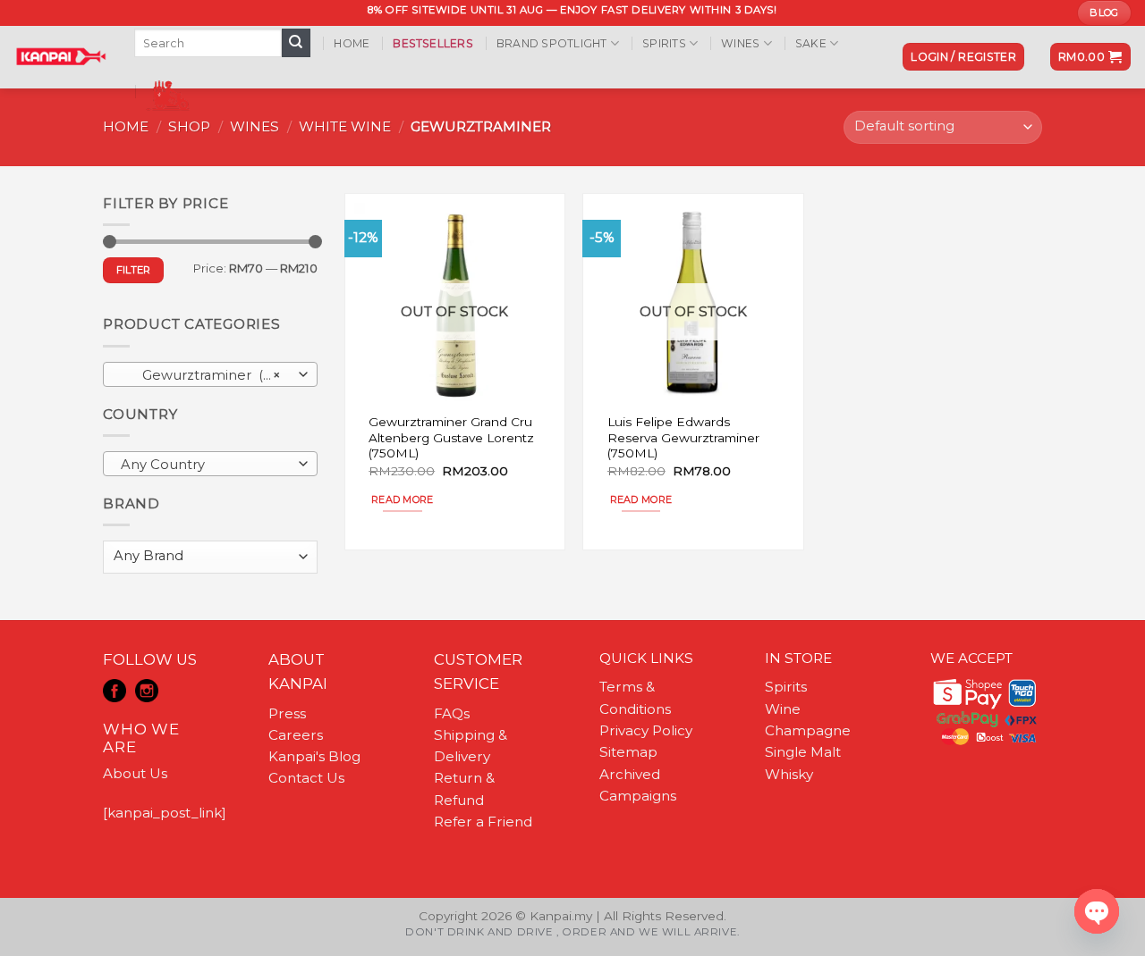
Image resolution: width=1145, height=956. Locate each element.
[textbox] (206, 464)
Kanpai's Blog (314, 756)
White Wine (345, 126)
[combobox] (210, 374)
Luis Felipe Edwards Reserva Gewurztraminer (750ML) (683, 438)
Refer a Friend (483, 821)
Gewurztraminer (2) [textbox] (200, 375)
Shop (189, 126)
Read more (402, 499)
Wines (740, 43)
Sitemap (628, 751)
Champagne (808, 730)
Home (351, 43)
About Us (135, 773)
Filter (133, 270)
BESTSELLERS (433, 43)
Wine (783, 708)
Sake (811, 43)
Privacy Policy (645, 730)
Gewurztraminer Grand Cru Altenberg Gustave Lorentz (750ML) (451, 438)
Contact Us (306, 777)
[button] (963, 57)
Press (287, 713)
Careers (295, 734)
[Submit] (296, 43)
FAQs (452, 713)
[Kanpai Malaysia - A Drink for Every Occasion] (60, 56)
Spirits (664, 43)
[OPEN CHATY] (1096, 911)
